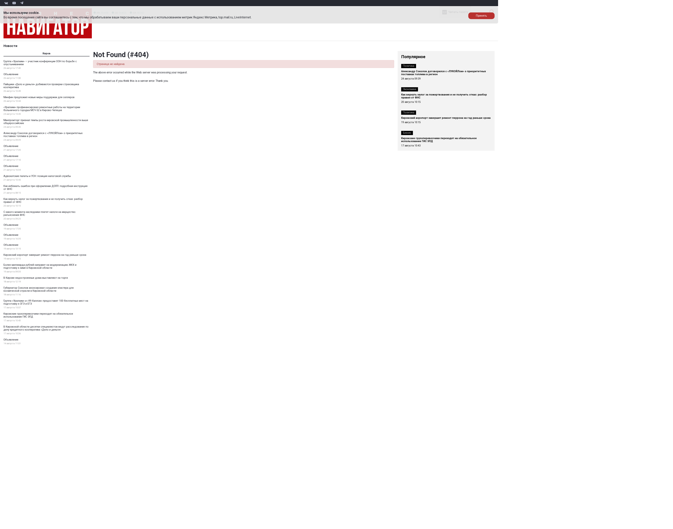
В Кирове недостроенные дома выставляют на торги (36, 277)
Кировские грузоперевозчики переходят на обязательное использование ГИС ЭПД (439, 140)
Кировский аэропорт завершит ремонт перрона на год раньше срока (45, 254)
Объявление (11, 74)
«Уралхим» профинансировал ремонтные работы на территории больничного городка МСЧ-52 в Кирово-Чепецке (42, 109)
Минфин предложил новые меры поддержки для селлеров (39, 97)
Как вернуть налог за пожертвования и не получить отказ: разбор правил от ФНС (444, 96)
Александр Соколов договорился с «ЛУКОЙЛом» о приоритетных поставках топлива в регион (443, 73)
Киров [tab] (46, 53)
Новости (10, 46)
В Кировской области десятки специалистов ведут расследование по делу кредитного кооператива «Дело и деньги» (46, 328)
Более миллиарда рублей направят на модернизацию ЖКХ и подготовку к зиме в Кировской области (40, 266)
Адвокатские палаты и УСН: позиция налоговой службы (37, 176)
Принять (481, 15)
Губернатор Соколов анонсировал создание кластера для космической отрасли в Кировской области (39, 289)
